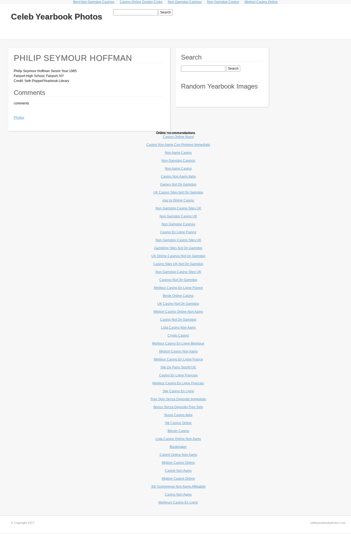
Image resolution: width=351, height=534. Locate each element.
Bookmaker (178, 447)
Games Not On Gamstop (178, 184)
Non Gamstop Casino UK (178, 216)
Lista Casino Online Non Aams (178, 439)
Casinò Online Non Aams (178, 455)
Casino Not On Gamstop (178, 320)
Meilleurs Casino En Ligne (178, 502)
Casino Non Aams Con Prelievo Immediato (178, 145)
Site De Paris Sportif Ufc (178, 367)
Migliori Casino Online (178, 463)
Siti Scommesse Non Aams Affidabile (178, 486)
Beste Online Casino (178, 296)
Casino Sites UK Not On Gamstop (178, 264)
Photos (19, 118)
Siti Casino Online (178, 423)
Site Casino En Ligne (178, 391)
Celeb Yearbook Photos (56, 16)
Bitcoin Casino (178, 431)
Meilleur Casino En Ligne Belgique (178, 343)
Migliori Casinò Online (178, 479)
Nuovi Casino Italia (178, 415)
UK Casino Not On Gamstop (178, 304)
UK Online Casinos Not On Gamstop (178, 256)
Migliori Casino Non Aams (178, 351)
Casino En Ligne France (178, 232)
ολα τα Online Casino (178, 200)
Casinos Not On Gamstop (178, 280)
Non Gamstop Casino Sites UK (178, 208)
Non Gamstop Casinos (178, 161)
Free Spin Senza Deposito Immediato (178, 399)
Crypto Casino (178, 335)
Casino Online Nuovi (178, 137)
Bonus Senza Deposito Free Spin (178, 407)
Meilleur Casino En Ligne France (178, 288)
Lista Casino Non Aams (178, 328)
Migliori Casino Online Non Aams (178, 312)
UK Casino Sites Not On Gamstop (178, 192)
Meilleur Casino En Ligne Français (178, 383)
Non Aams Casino (178, 153)
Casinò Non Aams (178, 471)
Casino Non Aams (178, 494)
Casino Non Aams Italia (178, 176)
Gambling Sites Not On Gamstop (178, 248)
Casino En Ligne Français (178, 375)
